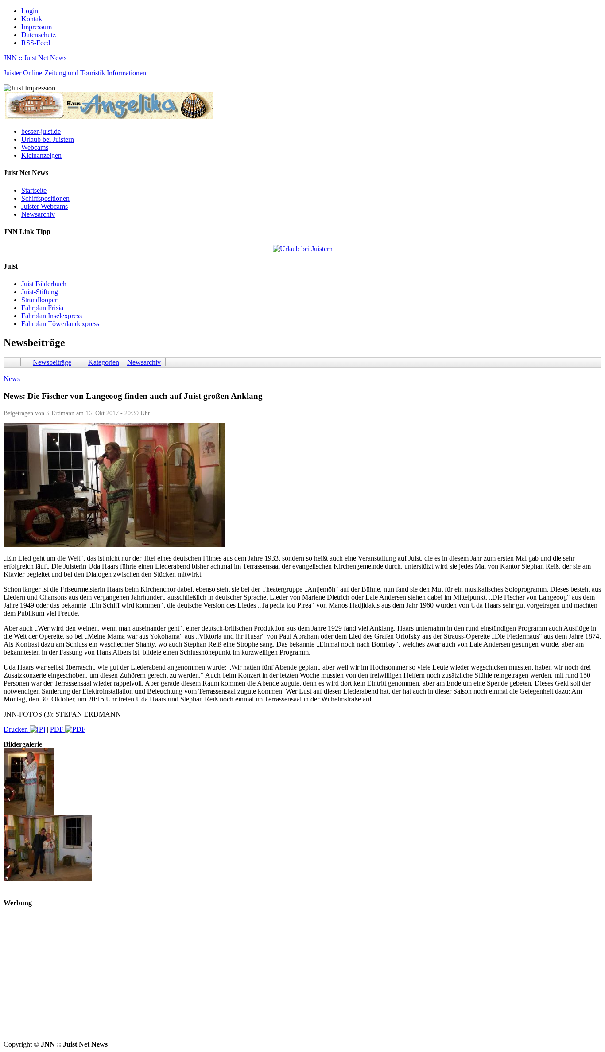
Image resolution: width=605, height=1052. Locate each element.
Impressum (36, 27)
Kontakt (32, 19)
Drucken (17, 729)
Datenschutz (38, 35)
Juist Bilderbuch (43, 284)
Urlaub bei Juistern (47, 139)
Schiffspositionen (45, 198)
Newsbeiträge (52, 362)
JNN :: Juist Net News (35, 58)
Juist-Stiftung (39, 292)
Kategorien (103, 362)
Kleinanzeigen (41, 155)
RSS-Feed (35, 43)
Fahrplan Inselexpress (51, 315)
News (12, 378)
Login (29, 11)
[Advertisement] (269, 978)
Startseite (34, 190)
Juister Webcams (44, 206)
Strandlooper (39, 300)
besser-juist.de (41, 131)
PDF (57, 729)
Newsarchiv (38, 214)
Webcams (34, 147)
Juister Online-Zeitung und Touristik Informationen (75, 73)
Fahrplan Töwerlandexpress (60, 323)
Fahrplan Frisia (42, 308)
